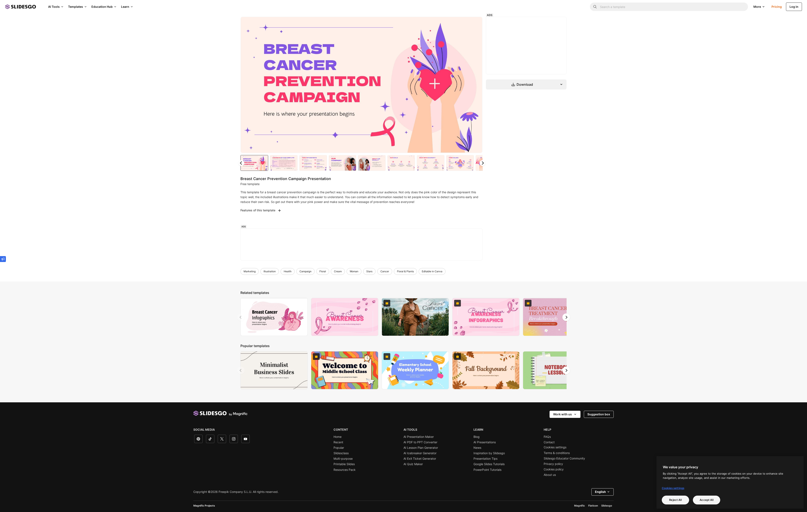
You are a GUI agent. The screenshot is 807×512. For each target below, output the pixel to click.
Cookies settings (555, 447)
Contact (549, 442)
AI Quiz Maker (413, 464)
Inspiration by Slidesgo (489, 453)
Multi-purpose (343, 458)
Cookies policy (554, 469)
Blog (476, 436)
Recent (338, 442)
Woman (354, 271)
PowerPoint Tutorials (487, 469)
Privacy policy (553, 464)
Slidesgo (606, 505)
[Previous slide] (241, 317)
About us (550, 474)
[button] (482, 163)
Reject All (675, 499)
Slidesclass (341, 453)
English (600, 492)
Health (287, 271)
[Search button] (595, 7)
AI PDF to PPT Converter (420, 442)
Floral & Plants (405, 271)
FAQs (547, 436)
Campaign (305, 271)
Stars (369, 271)
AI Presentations (484, 442)
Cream (338, 271)
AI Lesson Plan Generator (421, 447)
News (477, 447)
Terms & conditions (557, 453)
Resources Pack (345, 469)
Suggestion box (598, 414)
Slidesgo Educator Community (564, 458)
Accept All (706, 499)
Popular (339, 447)
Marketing (250, 271)
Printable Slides (344, 464)
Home (338, 436)
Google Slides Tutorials (489, 464)
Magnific (579, 505)
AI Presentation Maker (419, 436)
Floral (322, 271)
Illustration (270, 271)
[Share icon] (475, 23)
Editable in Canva (432, 271)
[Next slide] (476, 85)
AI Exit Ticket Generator (420, 458)
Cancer (384, 271)
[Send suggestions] (3, 259)
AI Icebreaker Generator (420, 453)
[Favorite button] (464, 23)
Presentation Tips (485, 458)
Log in (794, 6)
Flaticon (593, 505)
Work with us (562, 414)
